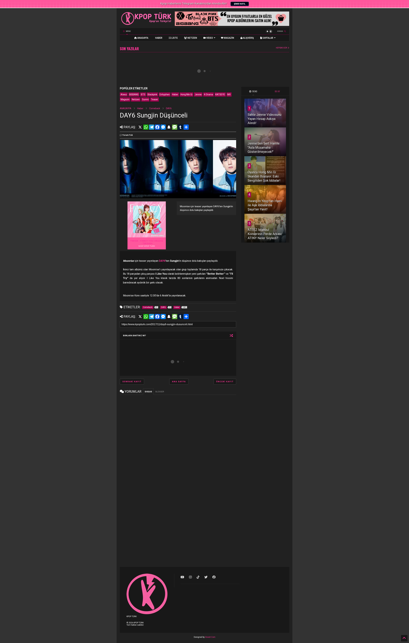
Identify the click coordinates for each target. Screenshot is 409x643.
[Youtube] (182, 577)
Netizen (136, 99)
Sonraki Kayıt (132, 381)
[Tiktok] (198, 577)
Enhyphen (165, 94)
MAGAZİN (228, 38)
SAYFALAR (267, 38)
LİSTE (174, 38)
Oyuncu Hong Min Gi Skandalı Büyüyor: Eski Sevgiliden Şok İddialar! (264, 176)
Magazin (125, 99)
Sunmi (145, 99)
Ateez (124, 94)
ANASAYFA (142, 38)
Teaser (154, 99)
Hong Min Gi (186, 94)
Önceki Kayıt (225, 381)
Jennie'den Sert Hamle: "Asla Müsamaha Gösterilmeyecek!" (264, 147)
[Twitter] (206, 577)
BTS (143, 94)
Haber (175, 94)
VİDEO (209, 38)
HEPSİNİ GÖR (282, 48)
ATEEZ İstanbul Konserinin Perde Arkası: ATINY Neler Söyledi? (265, 234)
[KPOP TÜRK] (146, 24)
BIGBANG (134, 94)
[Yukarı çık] (404, 638)
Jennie (198, 94)
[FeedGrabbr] (158, 235)
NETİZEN (192, 38)
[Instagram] (190, 577)
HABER (158, 38)
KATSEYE (220, 94)
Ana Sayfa (179, 381)
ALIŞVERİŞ (248, 38)
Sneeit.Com (210, 637)
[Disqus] (178, 437)
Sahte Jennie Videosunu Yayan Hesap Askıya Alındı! (264, 119)
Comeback (154, 108)
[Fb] (214, 577)
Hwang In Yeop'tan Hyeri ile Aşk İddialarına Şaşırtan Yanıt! (265, 205)
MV (229, 94)
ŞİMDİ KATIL (239, 4)
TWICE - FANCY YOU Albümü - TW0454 (146, 242)
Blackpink (152, 94)
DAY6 (169, 108)
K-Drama (208, 94)
